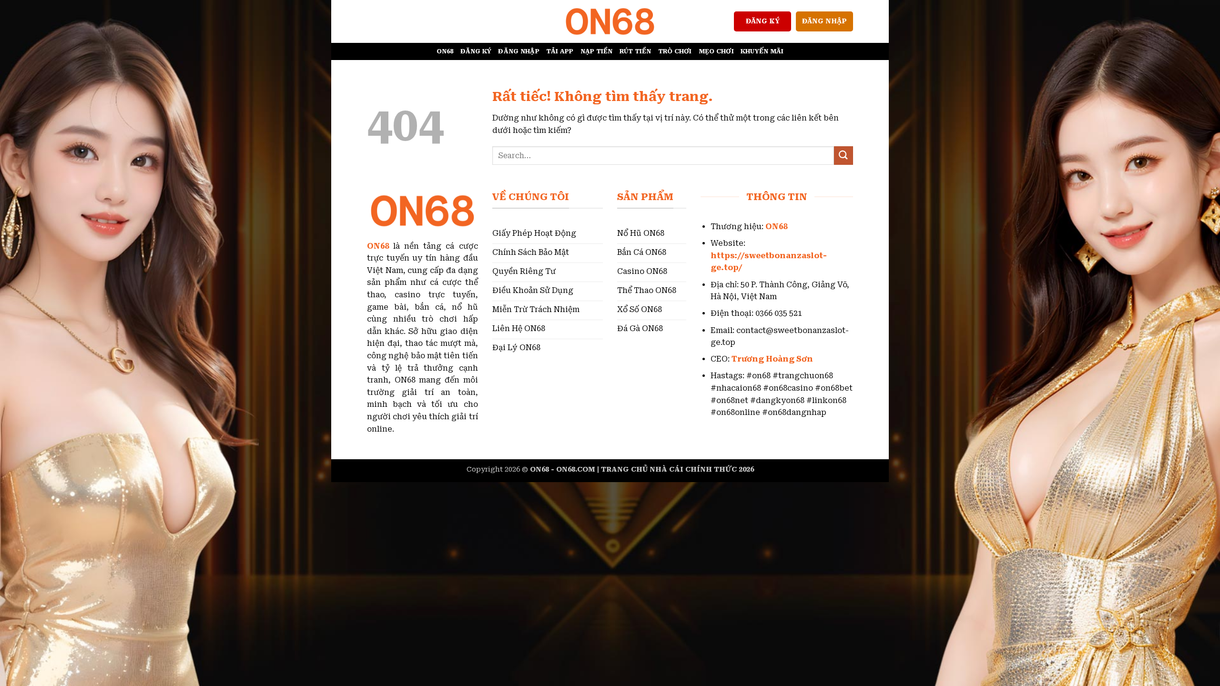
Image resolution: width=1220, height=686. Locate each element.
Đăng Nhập (518, 51)
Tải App (560, 51)
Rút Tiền (635, 51)
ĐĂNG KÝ (763, 21)
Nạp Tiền (596, 51)
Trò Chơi (675, 51)
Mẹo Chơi (716, 51)
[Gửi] (843, 155)
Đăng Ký (476, 51)
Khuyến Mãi (762, 51)
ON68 (445, 51)
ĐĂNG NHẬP (824, 21)
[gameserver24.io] (610, 21)
